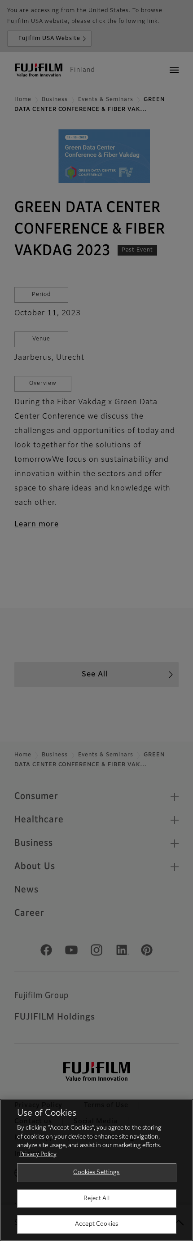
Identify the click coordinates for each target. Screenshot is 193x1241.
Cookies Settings (96, 1172)
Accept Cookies (96, 1224)
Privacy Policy (38, 1154)
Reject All (96, 1198)
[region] (96, 1170)
